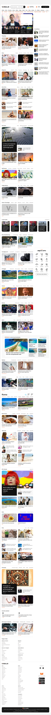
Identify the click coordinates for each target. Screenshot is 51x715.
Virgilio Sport (20, 668)
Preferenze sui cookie (31, 710)
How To (23, 202)
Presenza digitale (16, 621)
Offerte (27, 202)
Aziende (19, 396)
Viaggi (20, 10)
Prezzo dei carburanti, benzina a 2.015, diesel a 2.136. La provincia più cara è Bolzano (44, 72)
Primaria (24, 285)
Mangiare (19, 640)
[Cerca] (24, 7)
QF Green (4, 125)
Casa (2, 248)
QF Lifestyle (4, 469)
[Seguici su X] (43, 668)
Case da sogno (15, 234)
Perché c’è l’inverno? (22, 523)
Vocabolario (19, 700)
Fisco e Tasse (20, 168)
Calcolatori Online (20, 703)
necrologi (3, 660)
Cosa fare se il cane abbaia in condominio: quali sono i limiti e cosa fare (25, 540)
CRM (32, 621)
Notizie (3, 10)
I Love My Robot (30, 251)
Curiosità (31, 185)
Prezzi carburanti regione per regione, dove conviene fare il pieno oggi (44, 32)
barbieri (19, 651)
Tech (26, 10)
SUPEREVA (45, 709)
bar (18, 643)
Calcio (3, 333)
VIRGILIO (7, 709)
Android (12, 202)
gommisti (3, 651)
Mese (24, 567)
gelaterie (19, 642)
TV (35, 10)
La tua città (19, 699)
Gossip (33, 10)
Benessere (19, 430)
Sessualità (31, 430)
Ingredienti (31, 413)
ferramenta (3, 642)
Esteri (3, 316)
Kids (3, 512)
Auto (18, 185)
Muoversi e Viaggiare (5, 647)
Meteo (17, 10)
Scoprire (3, 465)
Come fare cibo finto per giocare (8, 523)
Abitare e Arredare (5, 640)
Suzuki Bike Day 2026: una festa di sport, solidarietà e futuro (43, 68)
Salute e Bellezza (21, 647)
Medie (28, 285)
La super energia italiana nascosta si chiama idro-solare (26, 149)
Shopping (3, 687)
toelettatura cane (4, 657)
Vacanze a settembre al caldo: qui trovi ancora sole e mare (42, 345)
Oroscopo (42, 10)
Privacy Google (23, 8)
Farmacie (15, 396)
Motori (23, 10)
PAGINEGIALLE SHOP (16, 709)
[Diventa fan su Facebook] (40, 668)
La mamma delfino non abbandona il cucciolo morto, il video (27, 545)
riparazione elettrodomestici (6, 644)
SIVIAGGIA (34, 709)
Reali (2, 66)
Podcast (31, 527)
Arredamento (25, 234)
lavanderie (3, 656)
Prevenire (3, 444)
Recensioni (31, 202)
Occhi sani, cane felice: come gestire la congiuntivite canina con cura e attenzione (11, 549)
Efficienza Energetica (23, 125)
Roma (4, 394)
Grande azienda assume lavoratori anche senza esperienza (43, 59)
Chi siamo (16, 710)
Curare (19, 444)
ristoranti (19, 644)
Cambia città (4, 396)
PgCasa (3, 360)
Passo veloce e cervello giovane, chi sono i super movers (10, 447)
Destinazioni (12, 268)
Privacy (23, 710)
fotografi (19, 660)
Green (19, 146)
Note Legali (19, 710)
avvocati (19, 656)
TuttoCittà (3, 704)
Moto (21, 185)
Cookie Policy (26, 710)
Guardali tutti (47, 219)
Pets (3, 527)
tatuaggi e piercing (20, 653)
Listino (28, 185)
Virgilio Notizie (20, 667)
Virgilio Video (20, 671)
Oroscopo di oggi (15, 567)
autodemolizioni (4, 650)
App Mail (3, 677)
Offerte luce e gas (30, 11)
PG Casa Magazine (4, 701)
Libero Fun (19, 692)
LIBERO (5, 709)
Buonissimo (4, 413)
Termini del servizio (18, 8)
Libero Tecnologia (6, 202)
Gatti (28, 527)
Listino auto (3, 693)
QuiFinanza (4, 168)
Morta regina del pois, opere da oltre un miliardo (9, 489)
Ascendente (31, 567)
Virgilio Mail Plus (4, 668)
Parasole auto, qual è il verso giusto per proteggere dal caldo (23, 229)
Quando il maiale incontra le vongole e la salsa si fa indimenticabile (43, 45)
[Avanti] (48, 226)
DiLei (3, 53)
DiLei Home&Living (6, 234)
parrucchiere (20, 649)
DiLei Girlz (4, 87)
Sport (6, 10)
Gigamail (3, 673)
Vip (18, 66)
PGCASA (21, 709)
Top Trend (3, 49)
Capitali (26, 268)
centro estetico (20, 650)
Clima (18, 125)
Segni (27, 567)
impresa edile (3, 643)
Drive (13, 11)
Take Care (4, 430)
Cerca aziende (20, 695)
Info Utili (24, 168)
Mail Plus (5, 11)
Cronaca (19, 316)
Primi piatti (18, 413)
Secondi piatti (23, 413)
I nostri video (4, 219)
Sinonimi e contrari (19, 285)
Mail (2, 11)
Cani (25, 527)
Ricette (38, 10)
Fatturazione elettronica (19, 11)
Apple (16, 202)
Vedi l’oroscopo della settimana (42, 274)
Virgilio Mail (3, 667)
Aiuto (35, 710)
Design (20, 234)
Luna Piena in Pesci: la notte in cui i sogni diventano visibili (27, 591)
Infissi (19, 373)
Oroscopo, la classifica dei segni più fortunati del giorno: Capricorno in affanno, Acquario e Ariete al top (9, 588)
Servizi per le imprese (6, 621)
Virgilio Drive (3, 671)
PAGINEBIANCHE (25, 709)
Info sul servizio (13, 8)
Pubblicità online (22, 621)
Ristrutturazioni (30, 234)
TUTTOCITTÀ (29, 709)
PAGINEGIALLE (11, 709)
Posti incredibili (30, 268)
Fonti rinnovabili (30, 125)
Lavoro (32, 168)
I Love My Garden (24, 251)
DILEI (32, 709)
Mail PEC (9, 11)
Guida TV (3, 691)
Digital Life (19, 202)
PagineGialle (3, 697)
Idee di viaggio (17, 268)
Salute (28, 430)
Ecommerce (28, 621)
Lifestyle (3, 100)
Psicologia (23, 430)
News (2, 83)
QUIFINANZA (38, 709)
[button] (31, 23)
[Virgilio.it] (5, 7)
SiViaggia (4, 268)
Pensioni (28, 168)
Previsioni (31, 396)
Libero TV (19, 682)
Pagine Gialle (5, 638)
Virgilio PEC (3, 669)
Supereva (4, 377)
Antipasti (13, 413)
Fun (46, 11)
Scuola (3, 285)
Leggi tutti (31, 469)
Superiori (31, 285)
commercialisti (20, 657)
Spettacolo (23, 21)
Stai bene (19, 465)
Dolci (27, 413)
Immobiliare (14, 168)
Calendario (3, 676)
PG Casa (3, 700)
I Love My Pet (17, 251)
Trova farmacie (20, 698)
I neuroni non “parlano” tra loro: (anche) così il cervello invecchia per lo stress (11, 451)
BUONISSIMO (42, 709)
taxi (2, 649)
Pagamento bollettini (37, 11)
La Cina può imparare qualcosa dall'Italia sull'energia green (9, 145)
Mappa (27, 396)
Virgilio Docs (3, 672)
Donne (14, 10)
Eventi (12, 396)
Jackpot (43, 11)
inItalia (19, 677)
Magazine (4, 70)
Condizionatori (4, 373)
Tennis (19, 333)
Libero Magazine (20, 681)
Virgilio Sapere (4, 688)
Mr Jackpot (19, 691)
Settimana (20, 567)
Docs (25, 11)
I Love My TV (12, 251)
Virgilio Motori (5, 185)
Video (29, 10)
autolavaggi (3, 653)
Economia (9, 10)
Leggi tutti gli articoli (43, 337)
